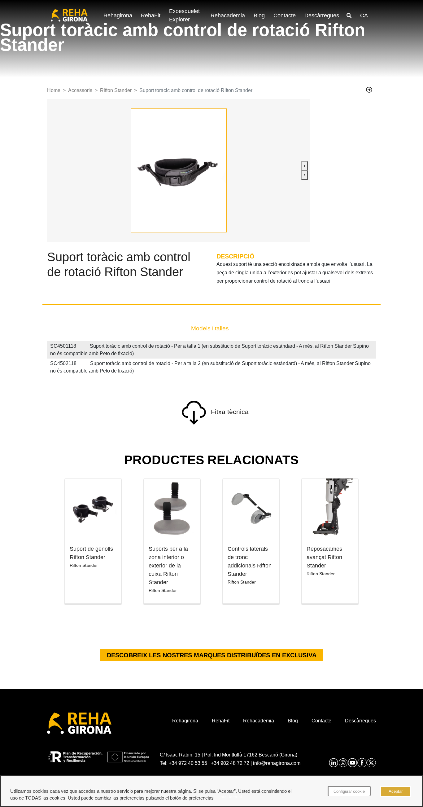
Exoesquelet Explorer (184, 15)
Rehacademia (228, 15)
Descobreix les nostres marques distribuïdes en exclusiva (211, 655)
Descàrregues (321, 15)
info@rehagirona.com (276, 763)
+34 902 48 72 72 (230, 763)
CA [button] (364, 15)
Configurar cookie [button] (349, 791)
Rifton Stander (116, 90)
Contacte (284, 15)
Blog (259, 15)
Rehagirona (117, 15)
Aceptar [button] (396, 791)
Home (53, 90)
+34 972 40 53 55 (188, 763)
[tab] (210, 328)
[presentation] (304, 165)
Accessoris (80, 90)
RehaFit (150, 15)
